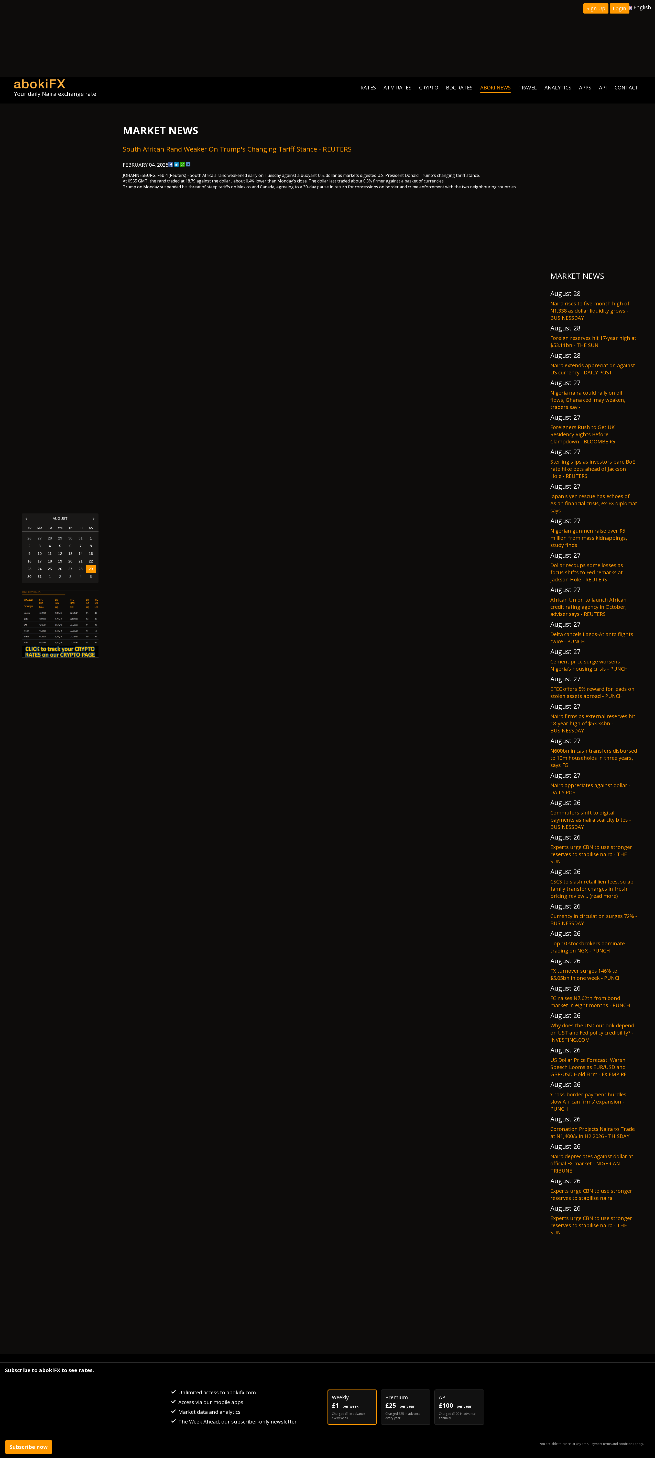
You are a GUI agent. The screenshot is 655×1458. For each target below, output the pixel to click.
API (603, 87)
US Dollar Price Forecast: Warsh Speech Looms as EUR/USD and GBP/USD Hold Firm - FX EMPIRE (588, 1067)
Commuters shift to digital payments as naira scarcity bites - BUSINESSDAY (590, 819)
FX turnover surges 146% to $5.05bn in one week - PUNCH (586, 974)
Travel (527, 87)
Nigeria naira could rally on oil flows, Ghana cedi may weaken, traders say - (587, 399)
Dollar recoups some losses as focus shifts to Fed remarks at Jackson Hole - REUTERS (586, 572)
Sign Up (595, 8)
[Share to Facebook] (170, 164)
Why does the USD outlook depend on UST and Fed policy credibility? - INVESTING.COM (592, 1032)
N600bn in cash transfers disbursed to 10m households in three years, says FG (593, 757)
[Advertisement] (327, 38)
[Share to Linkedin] (176, 164)
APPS (585, 87)
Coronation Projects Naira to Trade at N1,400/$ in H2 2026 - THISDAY (592, 1133)
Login (619, 8)
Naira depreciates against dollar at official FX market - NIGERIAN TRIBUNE (591, 1163)
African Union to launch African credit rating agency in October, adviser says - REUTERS (588, 606)
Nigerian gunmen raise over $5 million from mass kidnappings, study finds (588, 537)
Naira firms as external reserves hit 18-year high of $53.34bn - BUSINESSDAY (592, 723)
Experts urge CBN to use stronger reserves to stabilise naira (591, 1194)
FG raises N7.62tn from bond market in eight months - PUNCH (590, 1002)
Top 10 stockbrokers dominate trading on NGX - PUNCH (587, 947)
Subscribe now (29, 1446)
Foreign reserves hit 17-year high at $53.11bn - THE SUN (593, 342)
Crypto (428, 87)
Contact (626, 87)
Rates (368, 87)
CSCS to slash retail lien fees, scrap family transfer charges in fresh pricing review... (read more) (592, 888)
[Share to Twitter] (188, 164)
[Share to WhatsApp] (182, 164)
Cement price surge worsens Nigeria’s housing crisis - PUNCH (589, 665)
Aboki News (495, 87)
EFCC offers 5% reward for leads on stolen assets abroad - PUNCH (592, 692)
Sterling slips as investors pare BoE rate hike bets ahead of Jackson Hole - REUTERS (592, 468)
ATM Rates (397, 87)
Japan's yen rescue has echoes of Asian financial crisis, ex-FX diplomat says (593, 503)
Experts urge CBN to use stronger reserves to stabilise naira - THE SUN (591, 854)
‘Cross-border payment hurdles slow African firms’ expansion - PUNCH (588, 1101)
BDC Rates (459, 87)
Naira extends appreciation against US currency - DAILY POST (592, 369)
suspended (170, 187)
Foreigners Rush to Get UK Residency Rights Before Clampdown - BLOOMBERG (582, 434)
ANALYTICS (557, 87)
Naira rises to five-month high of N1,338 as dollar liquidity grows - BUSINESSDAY (589, 310)
